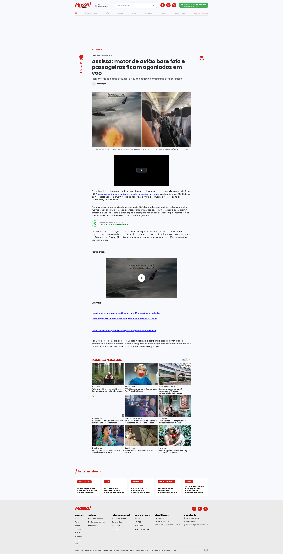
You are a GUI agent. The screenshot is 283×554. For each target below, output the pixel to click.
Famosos (78, 522)
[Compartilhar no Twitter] (81, 70)
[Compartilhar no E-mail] (81, 72)
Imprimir (202, 59)
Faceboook (116, 529)
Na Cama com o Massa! (97, 522)
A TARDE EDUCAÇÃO (142, 529)
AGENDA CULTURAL (180, 13)
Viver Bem (79, 536)
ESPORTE (134, 13)
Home (94, 50)
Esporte (78, 525)
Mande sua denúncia (120, 518)
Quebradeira (93, 525)
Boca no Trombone (95, 518)
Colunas (92, 515)
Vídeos (77, 544)
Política (78, 529)
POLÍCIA (107, 13)
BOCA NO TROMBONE (201, 13)
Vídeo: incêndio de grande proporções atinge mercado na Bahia (124, 330)
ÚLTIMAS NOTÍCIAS (91, 13)
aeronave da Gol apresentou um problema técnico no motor (128, 194)
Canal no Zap (117, 522)
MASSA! (137, 518)
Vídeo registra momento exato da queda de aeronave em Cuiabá (124, 318)
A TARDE (138, 522)
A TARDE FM (139, 525)
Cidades (100, 50)
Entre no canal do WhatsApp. (114, 224)
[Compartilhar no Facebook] (81, 67)
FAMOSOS (148, 13)
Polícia (77, 518)
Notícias (79, 515)
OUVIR (81, 59)
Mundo (77, 540)
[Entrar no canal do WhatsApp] (95, 223)
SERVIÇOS (163, 13)
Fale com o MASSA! (121, 515)
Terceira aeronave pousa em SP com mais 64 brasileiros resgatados (126, 313)
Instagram (116, 525)
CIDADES (120, 13)
